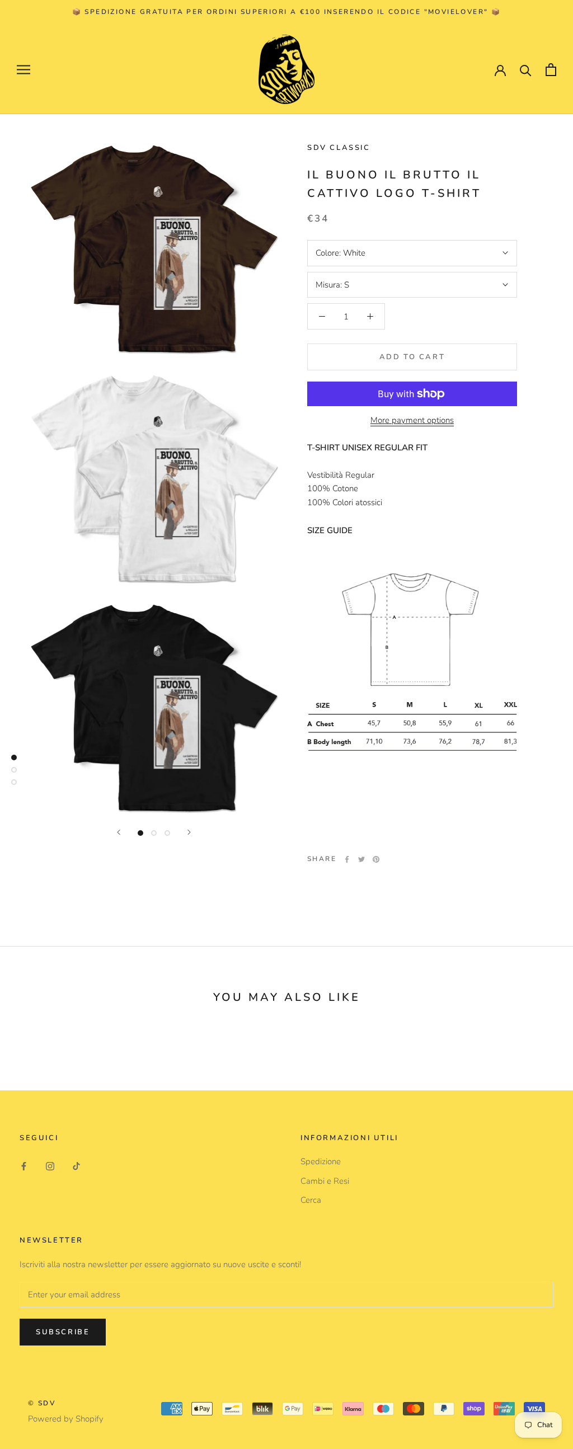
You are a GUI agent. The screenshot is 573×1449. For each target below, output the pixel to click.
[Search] (526, 70)
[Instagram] (50, 1166)
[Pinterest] (376, 859)
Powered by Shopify (66, 1418)
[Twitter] (361, 859)
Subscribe (63, 1332)
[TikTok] (76, 1166)
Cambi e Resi (324, 1181)
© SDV (41, 1403)
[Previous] (118, 832)
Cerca (310, 1200)
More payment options (412, 420)
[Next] (189, 832)
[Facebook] (347, 859)
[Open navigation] (23, 69)
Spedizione (320, 1161)
